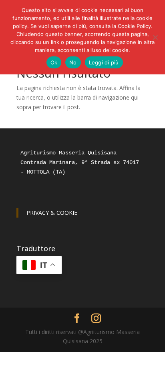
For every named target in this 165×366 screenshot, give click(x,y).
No (73, 62)
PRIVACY (37, 212)
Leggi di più (104, 62)
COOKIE (66, 212)
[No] (155, 37)
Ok (54, 62)
